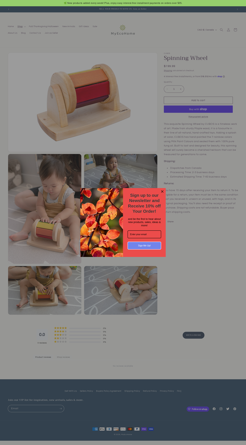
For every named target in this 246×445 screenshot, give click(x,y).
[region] (123, 3)
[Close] (162, 191)
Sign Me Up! (144, 245)
